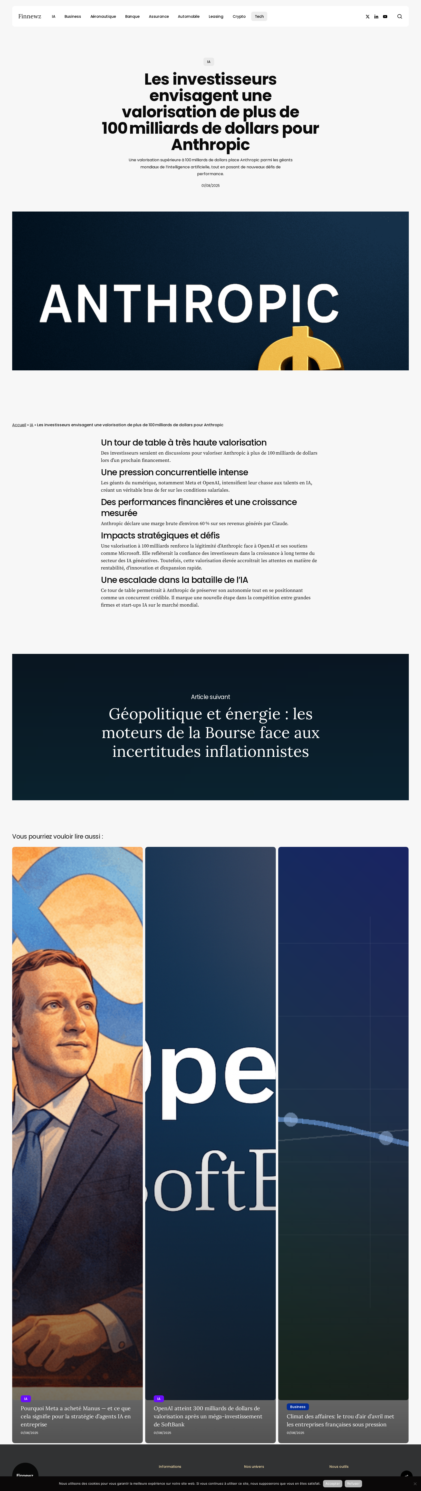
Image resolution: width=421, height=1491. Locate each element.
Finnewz (29, 16)
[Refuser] (414, 1483)
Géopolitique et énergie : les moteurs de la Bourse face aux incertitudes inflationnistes (210, 727)
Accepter (332, 1483)
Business (298, 1406)
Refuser (353, 1483)
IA (208, 61)
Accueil (19, 425)
